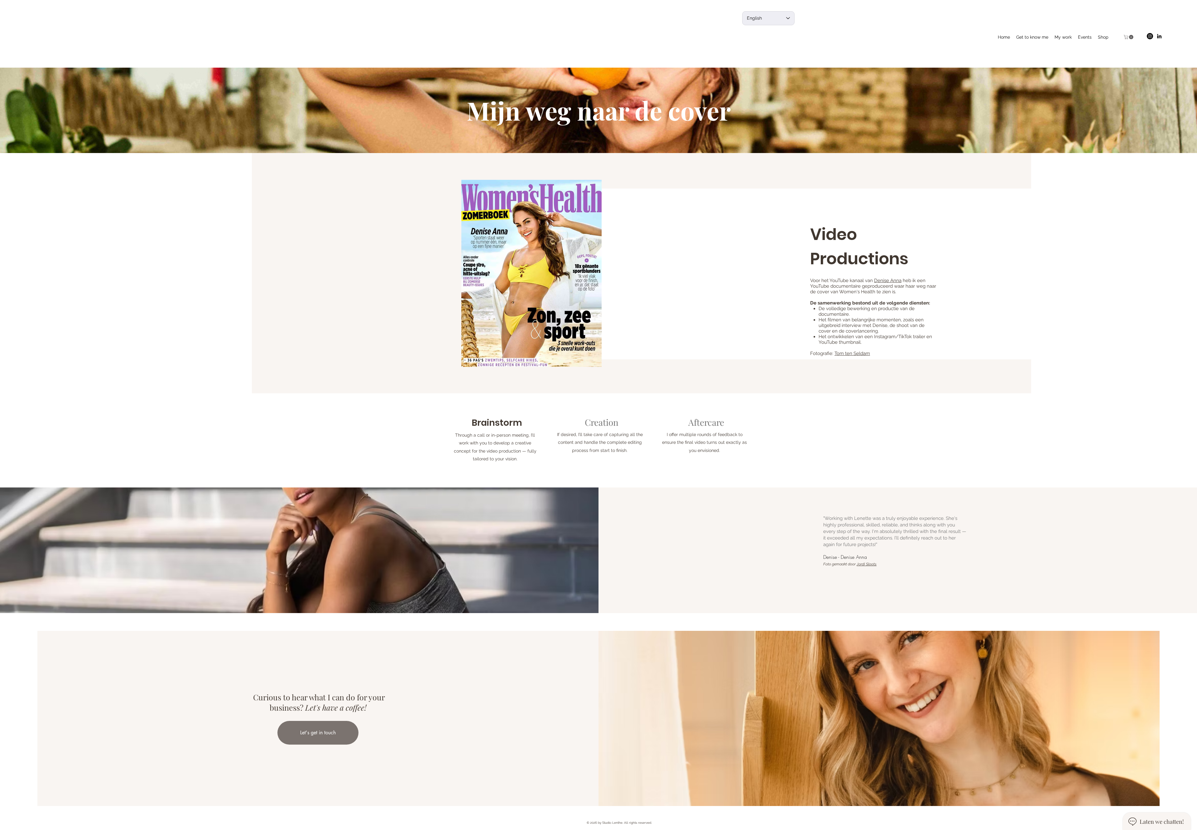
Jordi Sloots (867, 564)
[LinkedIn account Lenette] (1159, 36)
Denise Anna (887, 280)
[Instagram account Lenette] (1150, 36)
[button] (1129, 37)
